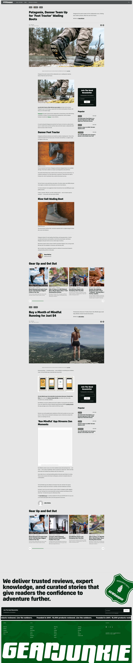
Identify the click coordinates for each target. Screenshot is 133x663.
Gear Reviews (19, 2)
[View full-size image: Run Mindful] (66, 343)
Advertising (5, 632)
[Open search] (129, 2)
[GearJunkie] (8, 2)
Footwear (36, 7)
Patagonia (40, 113)
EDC (78, 632)
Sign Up (87, 101)
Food (55, 628)
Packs (55, 637)
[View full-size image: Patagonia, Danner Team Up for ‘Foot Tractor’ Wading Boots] (66, 47)
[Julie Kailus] (40, 503)
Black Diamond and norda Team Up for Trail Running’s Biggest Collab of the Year (38, 291)
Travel (31, 632)
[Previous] (30, 301)
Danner (49, 117)
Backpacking (81, 132)
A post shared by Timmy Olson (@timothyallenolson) (49, 464)
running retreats (69, 404)
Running (92, 516)
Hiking (31, 628)
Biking (55, 632)
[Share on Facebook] (103, 25)
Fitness (36, 307)
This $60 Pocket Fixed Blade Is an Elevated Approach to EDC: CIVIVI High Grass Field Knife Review (86, 120)
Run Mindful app (43, 495)
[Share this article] (101, 25)
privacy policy (91, 104)
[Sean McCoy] (40, 255)
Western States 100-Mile (53, 398)
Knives (80, 412)
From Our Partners (33, 2)
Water (55, 635)
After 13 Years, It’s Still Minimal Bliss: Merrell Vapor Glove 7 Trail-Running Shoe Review (58, 291)
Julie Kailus (47, 503)
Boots (41, 7)
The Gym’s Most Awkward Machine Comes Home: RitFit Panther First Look (57, 538)
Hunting (79, 628)
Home (31, 7)
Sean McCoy (47, 254)
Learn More (68, 367)
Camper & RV (80, 635)
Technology (32, 630)
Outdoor (31, 637)
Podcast (5, 630)
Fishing (55, 630)
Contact (4, 628)
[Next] (103, 301)
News (26, 2)
